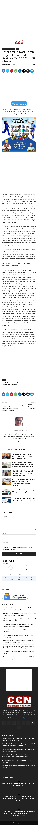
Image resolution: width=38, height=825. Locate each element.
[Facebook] (3, 71)
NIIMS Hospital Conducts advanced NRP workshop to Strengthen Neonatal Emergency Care (18, 641)
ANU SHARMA (6, 64)
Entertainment (5, 502)
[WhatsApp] (15, 71)
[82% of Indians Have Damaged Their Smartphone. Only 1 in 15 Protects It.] (6, 500)
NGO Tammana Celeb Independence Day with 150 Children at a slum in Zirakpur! (19, 658)
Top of (17, 48)
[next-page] (6, 507)
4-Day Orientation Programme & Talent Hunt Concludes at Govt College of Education (22, 473)
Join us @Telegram (20, 104)
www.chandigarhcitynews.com (10, 384)
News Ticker (9, 46)
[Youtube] (19, 441)
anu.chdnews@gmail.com (22, 718)
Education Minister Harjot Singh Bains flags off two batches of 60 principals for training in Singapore (10, 407)
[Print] (28, 71)
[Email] (24, 71)
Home (3, 46)
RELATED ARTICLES (7, 449)
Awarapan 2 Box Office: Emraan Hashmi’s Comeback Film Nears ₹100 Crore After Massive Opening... (19, 798)
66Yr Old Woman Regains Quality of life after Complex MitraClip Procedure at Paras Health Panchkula (18, 625)
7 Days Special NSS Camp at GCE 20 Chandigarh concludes (28, 406)
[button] (3, 42)
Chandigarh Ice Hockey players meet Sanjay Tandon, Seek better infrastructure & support (22, 456)
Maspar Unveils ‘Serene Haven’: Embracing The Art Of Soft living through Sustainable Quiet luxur (22, 465)
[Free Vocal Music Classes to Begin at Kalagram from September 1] (6, 492)
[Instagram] (14, 723)
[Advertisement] (19, 20)
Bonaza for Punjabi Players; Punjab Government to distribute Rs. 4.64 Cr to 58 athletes (19, 382)
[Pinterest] (11, 71)
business (4, 467)
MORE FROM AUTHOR (19, 449)
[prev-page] (3, 507)
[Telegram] (32, 71)
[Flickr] (9, 723)
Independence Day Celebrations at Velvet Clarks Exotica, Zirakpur (19, 652)
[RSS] (28, 723)
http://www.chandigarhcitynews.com (19, 430)
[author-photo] (19, 425)
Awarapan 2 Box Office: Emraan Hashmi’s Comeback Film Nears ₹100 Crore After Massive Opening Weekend (19, 647)
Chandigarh (4, 458)
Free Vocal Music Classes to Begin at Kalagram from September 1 (18, 630)
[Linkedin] (20, 71)
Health (3, 483)
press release (12, 48)
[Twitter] (7, 71)
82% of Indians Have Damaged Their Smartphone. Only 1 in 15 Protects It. (23, 500)
